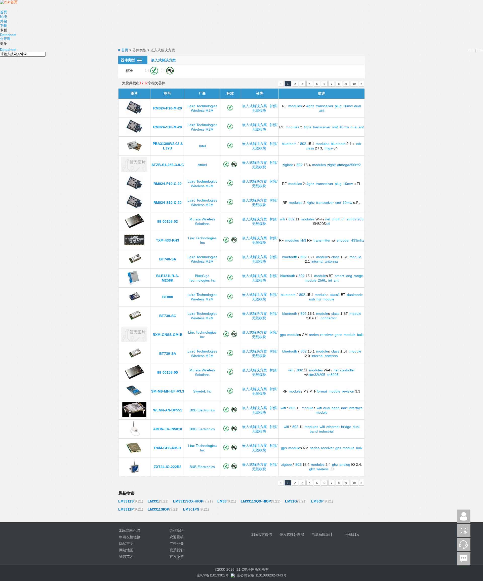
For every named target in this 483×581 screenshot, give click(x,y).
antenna (331, 261)
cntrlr (336, 219)
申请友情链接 (129, 537)
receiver (326, 335)
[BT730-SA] (134, 359)
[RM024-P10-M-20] (134, 114)
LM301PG (191, 509)
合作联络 (177, 530)
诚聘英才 (126, 557)
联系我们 (177, 550)
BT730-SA (167, 354)
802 (303, 144)
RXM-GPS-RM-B (167, 448)
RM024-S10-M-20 (167, 127)
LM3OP (317, 501)
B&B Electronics (202, 410)
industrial (326, 431)
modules (295, 106)
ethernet (333, 427)
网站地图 (126, 550)
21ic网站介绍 (129, 530)
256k (322, 280)
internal (317, 261)
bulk (360, 335)
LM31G (291, 501)
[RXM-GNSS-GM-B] (134, 340)
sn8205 (333, 375)
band (336, 408)
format (322, 391)
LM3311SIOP (158, 509)
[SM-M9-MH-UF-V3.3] (134, 397)
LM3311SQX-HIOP (188, 501)
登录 (471, 51)
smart (339, 276)
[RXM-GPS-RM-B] (134, 454)
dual (357, 106)
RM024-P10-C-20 (167, 184)
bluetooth (289, 144)
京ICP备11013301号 (213, 575)
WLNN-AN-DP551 (167, 410)
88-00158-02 (167, 221)
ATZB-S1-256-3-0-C (167, 165)
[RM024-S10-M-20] (134, 133)
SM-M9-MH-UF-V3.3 (167, 391)
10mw (348, 106)
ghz (335, 464)
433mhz (357, 240)
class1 (335, 295)
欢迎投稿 (177, 537)
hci (318, 299)
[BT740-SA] (134, 265)
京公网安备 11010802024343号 (262, 575)
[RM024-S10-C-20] (134, 208)
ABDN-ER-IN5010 (167, 429)
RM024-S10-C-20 (167, 203)
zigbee (288, 165)
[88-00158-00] (134, 378)
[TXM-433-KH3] (134, 244)
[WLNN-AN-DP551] (134, 416)
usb (312, 299)
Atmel (202, 165)
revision (348, 391)
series (314, 335)
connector (329, 318)
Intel (202, 146)
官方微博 (177, 557)
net (327, 219)
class (310, 148)
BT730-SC (167, 316)
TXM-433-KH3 (167, 240)
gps (283, 335)
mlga (328, 148)
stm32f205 (355, 219)
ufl (343, 219)
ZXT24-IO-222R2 (167, 467)
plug (338, 106)
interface (356, 408)
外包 (3, 21)
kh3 (303, 240)
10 (354, 83)
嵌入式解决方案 (254, 106)
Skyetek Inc (202, 391)
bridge (346, 427)
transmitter (322, 240)
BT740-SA (167, 259)
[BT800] (134, 303)
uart (344, 408)
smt (335, 127)
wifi (282, 219)
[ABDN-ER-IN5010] (134, 435)
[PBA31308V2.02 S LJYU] (134, 152)
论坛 (3, 17)
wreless (322, 469)
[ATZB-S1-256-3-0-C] (134, 171)
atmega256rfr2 (349, 165)
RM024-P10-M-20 (167, 108)
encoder (343, 240)
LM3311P (126, 509)
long (348, 276)
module (322, 257)
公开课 (5, 39)
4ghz (310, 106)
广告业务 (177, 543)
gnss (338, 335)
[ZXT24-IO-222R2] (134, 473)
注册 (479, 51)
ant (321, 110)
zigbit (331, 165)
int (330, 280)
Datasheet (8, 35)
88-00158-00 (167, 372)
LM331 (153, 501)
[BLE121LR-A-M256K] (134, 284)
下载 (3, 26)
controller (347, 370)
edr (358, 144)
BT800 (167, 297)
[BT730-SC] (134, 322)
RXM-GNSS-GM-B (167, 335)
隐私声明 (126, 543)
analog (344, 464)
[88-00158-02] (134, 227)
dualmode (355, 295)
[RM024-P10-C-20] (134, 189)
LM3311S (126, 501)
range (358, 276)
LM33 (222, 501)
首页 (3, 12)
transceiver (324, 106)
